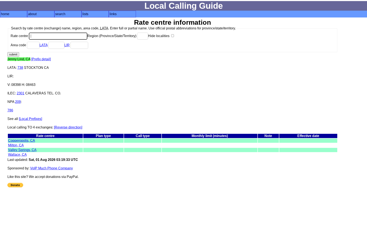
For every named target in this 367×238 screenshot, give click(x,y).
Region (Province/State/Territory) (112, 36)
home (5, 14)
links (113, 14)
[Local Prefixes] (30, 119)
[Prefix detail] (41, 59)
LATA (44, 45)
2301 (20, 93)
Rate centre (20, 36)
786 (10, 110)
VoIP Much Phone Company (51, 168)
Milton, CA (16, 145)
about (32, 14)
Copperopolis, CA (21, 140)
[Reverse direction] (68, 127)
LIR (67, 45)
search (60, 14)
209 (18, 102)
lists (85, 14)
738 (20, 67)
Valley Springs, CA (22, 150)
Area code (19, 45)
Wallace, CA (17, 154)
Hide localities (159, 36)
